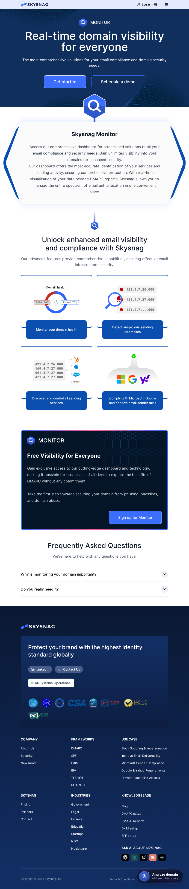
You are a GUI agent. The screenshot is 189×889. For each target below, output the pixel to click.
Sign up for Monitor (135, 517)
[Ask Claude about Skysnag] (153, 857)
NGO (74, 841)
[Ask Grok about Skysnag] (143, 857)
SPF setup (128, 835)
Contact (26, 819)
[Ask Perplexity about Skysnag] (134, 857)
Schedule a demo (118, 81)
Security (26, 755)
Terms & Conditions (121, 879)
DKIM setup (129, 828)
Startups (77, 834)
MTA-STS (78, 785)
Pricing (25, 804)
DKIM (75, 763)
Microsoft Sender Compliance (142, 763)
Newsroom (28, 763)
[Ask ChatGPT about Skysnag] (125, 857)
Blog (124, 806)
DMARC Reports (133, 821)
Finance (77, 819)
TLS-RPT (77, 778)
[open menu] (166, 4)
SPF (74, 755)
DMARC (76, 748)
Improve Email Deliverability (140, 755)
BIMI (74, 770)
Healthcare (79, 848)
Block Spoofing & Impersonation (144, 748)
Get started (65, 81)
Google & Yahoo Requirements (143, 770)
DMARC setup (131, 813)
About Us (27, 748)
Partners (27, 812)
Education (78, 826)
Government (80, 804)
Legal (75, 812)
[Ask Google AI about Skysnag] (162, 857)
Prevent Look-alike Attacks (140, 778)
